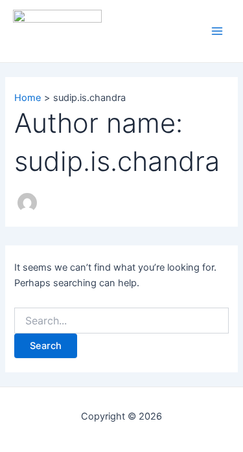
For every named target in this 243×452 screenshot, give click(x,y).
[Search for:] (121, 320)
